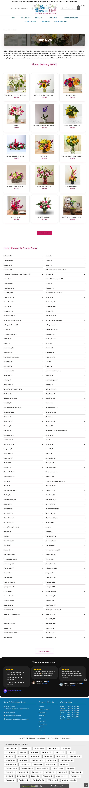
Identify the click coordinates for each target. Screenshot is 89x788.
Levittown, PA (8, 458)
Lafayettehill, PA (9, 444)
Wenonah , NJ (10, 780)
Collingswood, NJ (75, 756)
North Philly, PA (50, 513)
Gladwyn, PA (7, 394)
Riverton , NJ (63, 772)
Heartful (15, 126)
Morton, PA (7, 495)
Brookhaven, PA (9, 288)
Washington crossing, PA (53, 610)
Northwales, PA (8, 522)
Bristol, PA (49, 283)
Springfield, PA (50, 587)
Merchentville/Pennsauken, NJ (55, 481)
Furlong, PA (49, 385)
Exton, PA (49, 366)
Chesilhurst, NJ (8, 311)
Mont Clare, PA (50, 486)
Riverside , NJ (50, 772)
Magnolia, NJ (64, 764)
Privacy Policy (42, 712)
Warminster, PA (50, 605)
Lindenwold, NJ (50, 458)
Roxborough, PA (9, 564)
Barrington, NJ (46, 752)
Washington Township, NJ (12, 614)
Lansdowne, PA (8, 453)
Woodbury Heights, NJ (69, 780)
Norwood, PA (50, 522)
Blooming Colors (71, 95)
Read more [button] (65, 677)
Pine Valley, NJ (50, 545)
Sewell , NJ (9, 776)
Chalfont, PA (7, 306)
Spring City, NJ (50, 582)
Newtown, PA (8, 509)
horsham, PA (7, 430)
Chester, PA (49, 311)
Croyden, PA (7, 339)
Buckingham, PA (9, 297)
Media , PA (7, 481)
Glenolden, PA (50, 398)
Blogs (40, 730)
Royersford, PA (50, 564)
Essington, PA (8, 366)
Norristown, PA (8, 513)
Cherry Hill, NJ (25, 748)
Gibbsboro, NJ (10, 760)
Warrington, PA (8, 610)
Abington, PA (8, 256)
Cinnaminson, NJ (51, 316)
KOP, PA (48, 440)
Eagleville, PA (50, 352)
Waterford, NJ (50, 614)
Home (13, 18)
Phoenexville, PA (51, 541)
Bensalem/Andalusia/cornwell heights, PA (17, 274)
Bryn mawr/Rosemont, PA (54, 293)
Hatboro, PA (7, 417)
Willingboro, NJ (53, 780)
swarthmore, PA (51, 591)
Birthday (38, 18)
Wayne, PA (7, 619)
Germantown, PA (51, 389)
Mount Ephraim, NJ (10, 499)
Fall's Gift (43, 156)
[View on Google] (33, 682)
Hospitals (41, 727)
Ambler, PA (49, 260)
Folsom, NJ (7, 380)
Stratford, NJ (8, 591)
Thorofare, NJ (47, 776)
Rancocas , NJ (36, 772)
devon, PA (49, 343)
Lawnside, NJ (38, 764)
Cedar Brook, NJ (9, 302)
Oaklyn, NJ (70, 768)
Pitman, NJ (7, 550)
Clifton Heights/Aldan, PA (54, 320)
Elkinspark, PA (8, 362)
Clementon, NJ (60, 756)
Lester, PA (49, 453)
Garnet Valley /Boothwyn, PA (13, 389)
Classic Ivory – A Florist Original (15, 95)
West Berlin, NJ (23, 780)
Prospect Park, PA (9, 555)
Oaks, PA (48, 527)
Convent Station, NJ (10, 334)
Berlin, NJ (71, 752)
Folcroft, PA (49, 375)
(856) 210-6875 (22, 8)
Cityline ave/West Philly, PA (12, 320)
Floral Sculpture (71, 187)
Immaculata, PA (8, 435)
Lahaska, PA (49, 444)
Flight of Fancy (15, 217)
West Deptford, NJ (38, 780)
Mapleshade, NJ (51, 467)
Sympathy (53, 18)
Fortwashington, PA (52, 380)
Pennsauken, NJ (51, 536)
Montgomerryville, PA (10, 490)
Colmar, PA (7, 329)
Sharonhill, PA (8, 573)
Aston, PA (49, 265)
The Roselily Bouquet (43, 187)
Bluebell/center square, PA (54, 279)
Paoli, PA (6, 536)
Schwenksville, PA (51, 568)
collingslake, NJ (51, 325)
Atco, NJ (23, 752)
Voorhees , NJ (75, 776)
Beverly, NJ (9, 756)
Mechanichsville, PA (52, 472)
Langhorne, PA (8, 449)
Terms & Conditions (44, 709)
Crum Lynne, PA (51, 339)
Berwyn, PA (49, 274)
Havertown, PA (50, 421)
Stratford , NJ (35, 776)
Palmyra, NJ (49, 532)
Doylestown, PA (9, 348)
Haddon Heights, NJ (52, 407)
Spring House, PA (9, 587)
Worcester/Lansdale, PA (11, 633)
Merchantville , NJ (11, 768)
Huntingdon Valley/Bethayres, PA (56, 430)
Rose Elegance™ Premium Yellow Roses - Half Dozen (71, 156)
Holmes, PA (49, 426)
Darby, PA (7, 343)
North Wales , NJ (9, 518)
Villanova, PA (50, 600)
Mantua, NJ (7, 467)
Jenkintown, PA (8, 440)
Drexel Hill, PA (8, 352)
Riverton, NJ (50, 559)
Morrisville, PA (50, 490)
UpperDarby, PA (51, 596)
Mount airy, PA (50, 495)
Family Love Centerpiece (15, 156)
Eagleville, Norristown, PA (12, 357)
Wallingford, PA (8, 605)
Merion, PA (7, 486)
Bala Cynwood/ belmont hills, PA (56, 270)
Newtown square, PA (52, 509)
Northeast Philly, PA (52, 518)
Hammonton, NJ (51, 412)
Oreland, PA (7, 532)
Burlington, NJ (35, 756)
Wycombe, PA (50, 633)
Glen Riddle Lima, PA (10, 398)
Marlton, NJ (66, 748)
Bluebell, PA (7, 279)
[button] (3, 680)
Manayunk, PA (50, 463)
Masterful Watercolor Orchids (43, 126)
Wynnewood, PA (51, 637)
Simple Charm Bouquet (15, 187)
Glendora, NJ (23, 760)
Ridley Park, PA (50, 555)
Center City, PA (50, 302)
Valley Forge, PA (9, 600)
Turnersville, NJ (8, 596)
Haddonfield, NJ (9, 412)
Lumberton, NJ (50, 764)
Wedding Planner (71, 18)
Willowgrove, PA (51, 623)
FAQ (40, 718)
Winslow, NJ (7, 628)
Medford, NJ (50, 476)
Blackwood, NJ (21, 756)
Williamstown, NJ (9, 623)
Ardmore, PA (8, 265)
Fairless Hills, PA (9, 371)
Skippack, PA (50, 573)
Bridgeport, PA (8, 283)
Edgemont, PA (50, 357)
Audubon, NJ (8, 270)
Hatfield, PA (49, 417)
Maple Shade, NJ (11, 748)
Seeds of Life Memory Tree (71, 217)
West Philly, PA (50, 619)
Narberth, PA (8, 504)
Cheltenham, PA (51, 306)
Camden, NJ (49, 297)
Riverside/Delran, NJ (10, 559)
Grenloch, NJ (52, 760)
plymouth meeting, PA (53, 550)
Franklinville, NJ (8, 385)
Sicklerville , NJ (22, 776)
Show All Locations (44, 651)
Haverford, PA (8, 421)
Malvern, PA (7, 463)
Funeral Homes (43, 724)
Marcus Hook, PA (9, 472)
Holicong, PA (8, 426)
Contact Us (42, 715)
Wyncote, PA (8, 637)
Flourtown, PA (8, 375)
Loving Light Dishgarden (71, 126)
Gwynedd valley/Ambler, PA (12, 407)
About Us (41, 706)
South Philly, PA (50, 577)
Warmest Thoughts (43, 217)
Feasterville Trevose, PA (53, 371)
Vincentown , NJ (61, 776)
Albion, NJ (49, 256)
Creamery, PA (50, 334)
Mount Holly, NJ (53, 748)
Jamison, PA (49, 435)
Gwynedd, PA (50, 403)
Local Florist (42, 721)
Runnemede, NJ (9, 568)
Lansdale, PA (50, 449)
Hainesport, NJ (24, 764)
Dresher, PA (49, 348)
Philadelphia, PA (9, 541)
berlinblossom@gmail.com (13, 715)
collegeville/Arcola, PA (11, 325)
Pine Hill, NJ (7, 545)
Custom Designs (30, 21)
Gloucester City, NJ (37, 760)
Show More (44, 233)
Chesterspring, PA (9, 316)
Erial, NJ (48, 362)
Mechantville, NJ (9, 476)
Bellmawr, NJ (60, 752)
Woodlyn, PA (50, 628)
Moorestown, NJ (39, 748)
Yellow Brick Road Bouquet (43, 95)
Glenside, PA (8, 403)
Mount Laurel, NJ (51, 499)
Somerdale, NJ (8, 577)
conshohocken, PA (51, 329)
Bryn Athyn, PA (8, 293)
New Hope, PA (50, 504)
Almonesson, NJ (9, 260)
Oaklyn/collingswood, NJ (11, 527)
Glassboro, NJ (50, 394)
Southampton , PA (9, 582)
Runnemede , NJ (76, 772)
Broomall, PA (50, 288)
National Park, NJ (57, 768)
